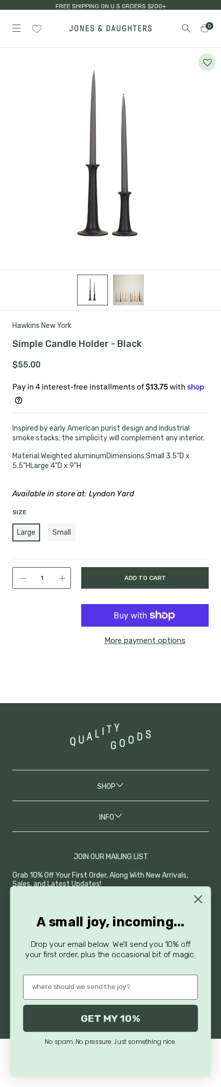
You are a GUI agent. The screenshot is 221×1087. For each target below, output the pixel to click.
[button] (207, 62)
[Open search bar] (186, 28)
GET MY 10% (110, 1018)
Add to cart (145, 577)
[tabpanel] (110, 158)
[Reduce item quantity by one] (20, 578)
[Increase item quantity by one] (63, 578)
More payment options (145, 640)
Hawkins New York (41, 325)
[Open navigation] (16, 28)
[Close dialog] (198, 899)
